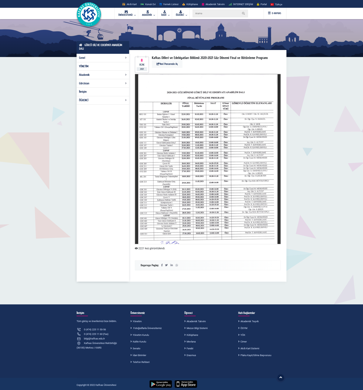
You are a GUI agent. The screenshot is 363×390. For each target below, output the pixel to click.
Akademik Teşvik (249, 321)
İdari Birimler (139, 355)
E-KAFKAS (276, 13)
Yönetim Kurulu (141, 335)
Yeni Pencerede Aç (169, 64)
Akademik (84, 75)
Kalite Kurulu (139, 341)
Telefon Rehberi (141, 362)
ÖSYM (243, 328)
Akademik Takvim (196, 321)
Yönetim (137, 321)
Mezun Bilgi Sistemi (197, 328)
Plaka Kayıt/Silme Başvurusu (255, 355)
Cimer (243, 341)
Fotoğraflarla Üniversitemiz (147, 328)
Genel (82, 57)
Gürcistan (84, 83)
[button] (277, 4)
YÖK (242, 335)
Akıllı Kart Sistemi (249, 348)
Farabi (190, 348)
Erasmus (191, 355)
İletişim (83, 91)
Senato (136, 348)
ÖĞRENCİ (83, 100)
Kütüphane (192, 335)
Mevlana (191, 341)
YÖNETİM (83, 66)
